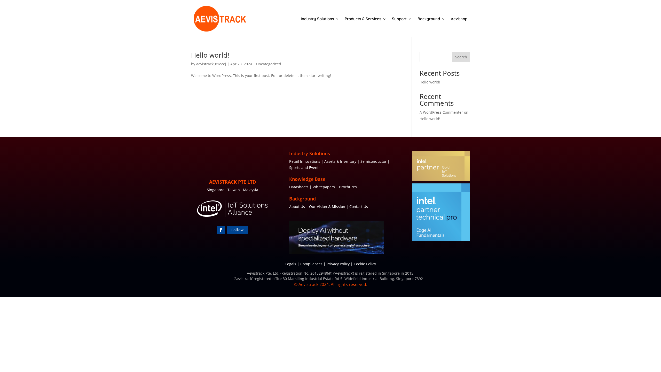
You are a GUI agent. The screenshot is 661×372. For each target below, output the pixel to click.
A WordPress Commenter (441, 112)
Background (429, 18)
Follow (237, 229)
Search (461, 57)
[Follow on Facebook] (221, 230)
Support (399, 18)
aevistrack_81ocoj (211, 63)
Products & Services (363, 18)
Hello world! (210, 55)
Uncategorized (268, 63)
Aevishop (459, 18)
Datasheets (299, 186)
